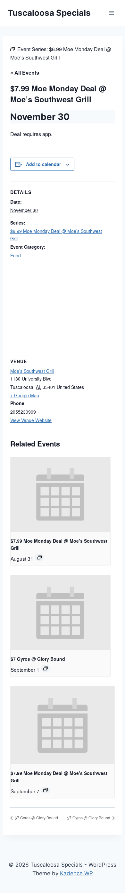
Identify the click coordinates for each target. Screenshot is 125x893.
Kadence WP (76, 873)
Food (15, 255)
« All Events (24, 72)
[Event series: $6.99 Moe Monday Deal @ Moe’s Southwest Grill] (39, 557)
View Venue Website (31, 420)
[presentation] (60, 494)
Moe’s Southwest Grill (32, 371)
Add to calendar (43, 164)
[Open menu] (111, 13)
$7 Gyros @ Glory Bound (38, 659)
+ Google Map (24, 395)
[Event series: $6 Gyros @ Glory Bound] (45, 668)
